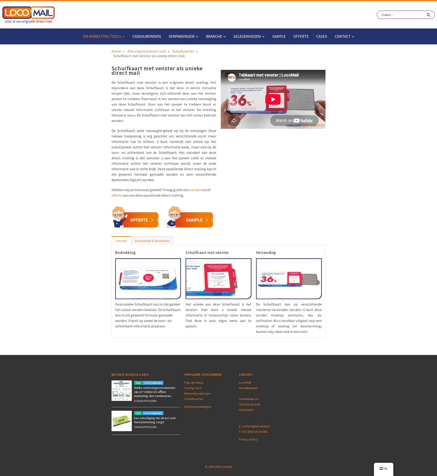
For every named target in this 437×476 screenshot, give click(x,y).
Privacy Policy (248, 439)
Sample (279, 36)
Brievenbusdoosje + (198, 393)
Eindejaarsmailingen (197, 407)
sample (195, 189)
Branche (214, 36)
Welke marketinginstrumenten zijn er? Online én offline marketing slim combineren (154, 392)
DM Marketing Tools (102, 36)
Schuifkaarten (193, 399)
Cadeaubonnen (146, 36)
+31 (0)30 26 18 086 (254, 432)
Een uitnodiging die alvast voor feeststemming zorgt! (155, 420)
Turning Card (192, 388)
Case (138, 413)
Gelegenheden (247, 36)
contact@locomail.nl (256, 426)
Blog (138, 382)
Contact (343, 36)
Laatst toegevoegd (153, 382)
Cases (321, 36)
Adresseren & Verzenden (152, 241)
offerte (117, 195)
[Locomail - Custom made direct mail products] (28, 15)
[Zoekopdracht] (428, 15)
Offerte (301, 36)
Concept (121, 241)
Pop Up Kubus (193, 382)
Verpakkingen (182, 36)
